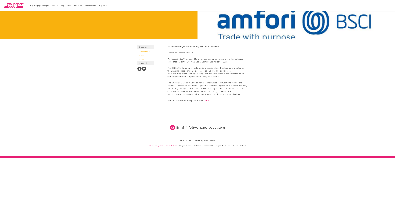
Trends (141, 59)
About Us (78, 6)
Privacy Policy (159, 146)
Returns (174, 146)
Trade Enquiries (90, 6)
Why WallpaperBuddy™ (39, 6)
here (207, 100)
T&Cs (151, 146)
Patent (167, 146)
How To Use (185, 140)
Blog (62, 6)
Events (141, 55)
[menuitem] (39, 5)
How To (55, 6)
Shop (212, 140)
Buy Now (102, 6)
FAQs (69, 6)
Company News (144, 52)
